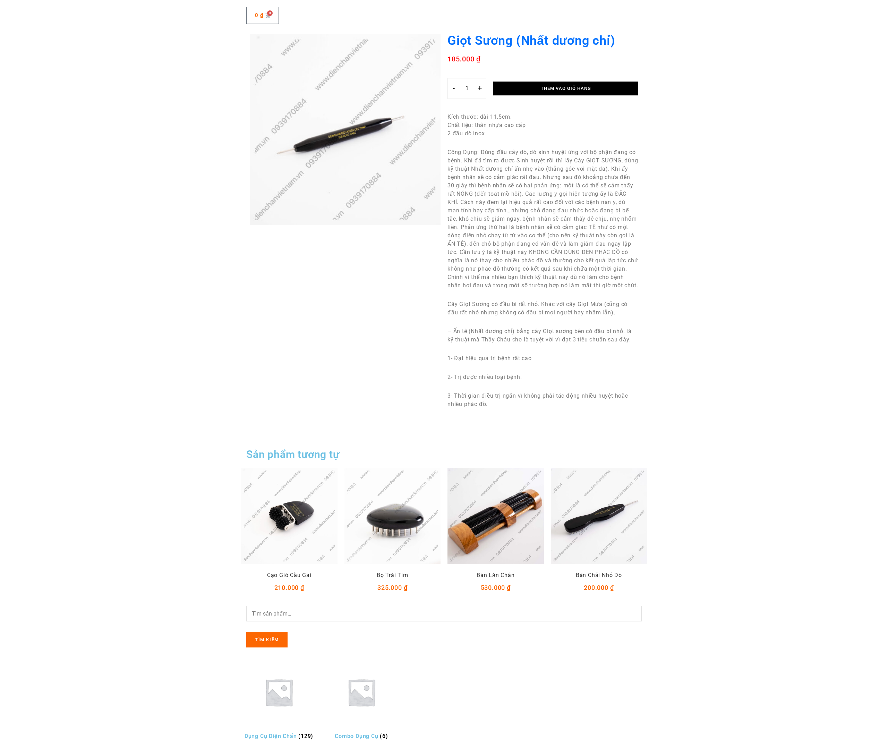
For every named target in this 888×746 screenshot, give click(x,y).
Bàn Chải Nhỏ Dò (599, 575)
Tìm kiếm (267, 639)
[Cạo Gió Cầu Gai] (289, 516)
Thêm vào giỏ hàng (566, 88)
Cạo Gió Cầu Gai (289, 575)
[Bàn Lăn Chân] (495, 516)
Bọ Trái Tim (392, 575)
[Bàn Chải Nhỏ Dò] (599, 516)
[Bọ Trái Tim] (392, 516)
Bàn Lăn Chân (496, 575)
